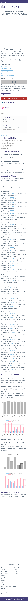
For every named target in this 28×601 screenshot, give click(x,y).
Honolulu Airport (14, 7)
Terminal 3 (16, 573)
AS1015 (12, 197)
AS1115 (12, 232)
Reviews (3, 593)
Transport (4, 577)
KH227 (11, 287)
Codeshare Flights (6, 68)
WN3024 (12, 317)
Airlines (3, 575)
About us (24, 598)
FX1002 (12, 276)
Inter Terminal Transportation (8, 586)
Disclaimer (16, 598)
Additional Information (7, 70)
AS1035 (12, 202)
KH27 (11, 291)
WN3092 (12, 347)
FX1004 (12, 280)
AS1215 (12, 267)
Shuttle (3, 580)
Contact (20, 598)
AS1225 (12, 269)
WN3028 (12, 332)
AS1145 (12, 243)
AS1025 (12, 199)
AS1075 (12, 217)
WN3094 (12, 354)
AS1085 (12, 221)
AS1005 (12, 193)
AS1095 (12, 224)
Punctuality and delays (7, 73)
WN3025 (12, 321)
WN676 (12, 369)
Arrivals (3, 569)
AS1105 (12, 228)
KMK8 (11, 306)
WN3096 (12, 358)
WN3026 (12, 325)
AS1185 (12, 258)
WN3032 (12, 339)
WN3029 (12, 336)
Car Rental (4, 590)
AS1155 (12, 247)
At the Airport (5, 592)
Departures (4, 571)
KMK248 (12, 299)
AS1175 (12, 254)
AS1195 (12, 261)
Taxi (2, 582)
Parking (3, 588)
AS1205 (12, 265)
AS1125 (12, 236)
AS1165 (12, 250)
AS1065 (12, 213)
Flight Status (4, 66)
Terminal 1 (16, 569)
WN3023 (12, 313)
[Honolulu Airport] (3, 6)
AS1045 (12, 206)
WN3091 (12, 343)
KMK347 (12, 302)
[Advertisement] (14, 32)
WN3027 (12, 328)
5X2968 (12, 186)
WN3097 (12, 361)
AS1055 (12, 210)
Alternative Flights (6, 71)
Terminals (16, 567)
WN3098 (12, 365)
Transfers (3, 584)
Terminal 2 (16, 571)
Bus (2, 579)
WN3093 (12, 350)
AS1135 (12, 239)
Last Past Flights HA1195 (7, 75)
